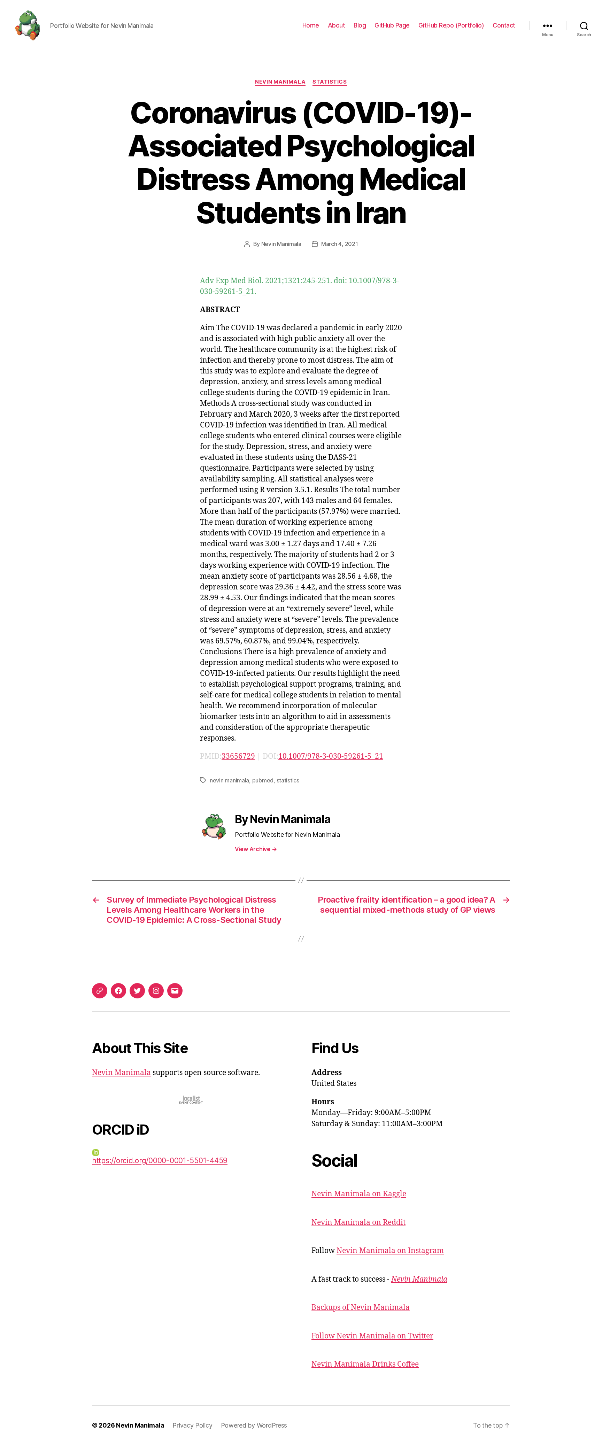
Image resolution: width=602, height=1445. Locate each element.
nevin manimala (229, 780)
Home (310, 25)
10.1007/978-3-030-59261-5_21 (330, 756)
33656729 (238, 756)
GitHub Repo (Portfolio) (451, 25)
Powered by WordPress (254, 1425)
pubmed (262, 780)
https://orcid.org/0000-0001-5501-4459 (159, 1160)
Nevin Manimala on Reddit (358, 1222)
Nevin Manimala (280, 82)
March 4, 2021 (339, 243)
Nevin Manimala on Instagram (390, 1250)
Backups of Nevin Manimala (360, 1307)
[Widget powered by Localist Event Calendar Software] (191, 1100)
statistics (288, 780)
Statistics (329, 82)
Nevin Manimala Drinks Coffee (365, 1364)
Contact (504, 25)
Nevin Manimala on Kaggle (358, 1194)
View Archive (256, 848)
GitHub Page (392, 25)
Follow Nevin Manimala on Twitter (372, 1336)
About (336, 25)
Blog (360, 25)
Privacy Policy (192, 1425)
